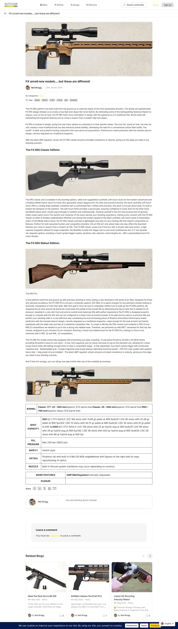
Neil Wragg (36, 87)
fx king (59, 100)
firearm (44, 100)
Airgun (37, 100)
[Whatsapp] (49, 489)
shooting (73, 100)
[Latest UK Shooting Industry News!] (132, 577)
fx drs (52, 100)
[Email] (54, 489)
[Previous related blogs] (143, 556)
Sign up (167, 5)
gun (66, 100)
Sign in (156, 5)
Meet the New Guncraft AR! (42, 596)
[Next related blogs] (150, 556)
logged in (55, 535)
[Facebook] (34, 489)
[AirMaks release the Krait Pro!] (89, 577)
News (41, 96)
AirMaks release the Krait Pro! (86, 596)
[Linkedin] (39, 489)
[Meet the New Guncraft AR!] (46, 577)
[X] (44, 489)
